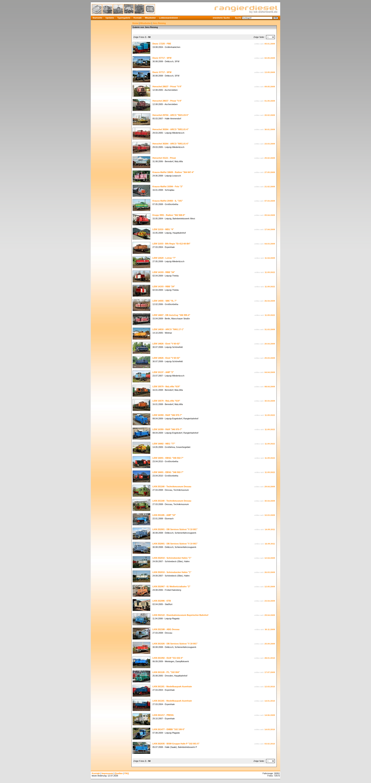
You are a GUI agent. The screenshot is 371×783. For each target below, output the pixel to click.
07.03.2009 (270, 201)
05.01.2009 (270, 44)
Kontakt (138, 18)
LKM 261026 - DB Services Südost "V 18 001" (174, 643)
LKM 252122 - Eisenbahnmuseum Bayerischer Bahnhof (180, 615)
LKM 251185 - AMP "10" (164, 515)
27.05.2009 (270, 172)
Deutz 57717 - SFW (161, 58)
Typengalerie (123, 18)
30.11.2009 (270, 629)
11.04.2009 (270, 258)
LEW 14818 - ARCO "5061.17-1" (168, 329)
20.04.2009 (270, 344)
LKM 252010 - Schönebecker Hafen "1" (171, 558)
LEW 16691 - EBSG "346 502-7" (167, 458)
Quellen (119, 773)
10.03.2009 (270, 515)
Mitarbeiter (150, 18)
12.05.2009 (270, 587)
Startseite (97, 18)
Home (135, 23)
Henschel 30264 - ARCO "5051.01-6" (170, 129)
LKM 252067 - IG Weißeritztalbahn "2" (171, 586)
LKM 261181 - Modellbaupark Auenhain (172, 686)
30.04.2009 (270, 501)
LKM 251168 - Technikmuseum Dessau (171, 486)
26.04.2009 (270, 301)
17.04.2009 (270, 229)
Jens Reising (159, 23)
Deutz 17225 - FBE (161, 43)
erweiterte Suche (221, 18)
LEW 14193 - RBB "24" (163, 272)
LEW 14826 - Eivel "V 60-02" (166, 343)
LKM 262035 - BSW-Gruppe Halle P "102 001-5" (175, 743)
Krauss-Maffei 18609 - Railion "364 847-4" (173, 172)
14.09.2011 (270, 529)
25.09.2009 (270, 644)
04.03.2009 (270, 244)
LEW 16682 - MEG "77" (163, 443)
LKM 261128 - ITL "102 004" (166, 672)
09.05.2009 (270, 87)
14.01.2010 (270, 701)
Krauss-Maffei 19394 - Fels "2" (167, 186)
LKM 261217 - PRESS (163, 715)
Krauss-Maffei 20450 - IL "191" (167, 201)
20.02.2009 (270, 115)
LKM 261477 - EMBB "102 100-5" (168, 729)
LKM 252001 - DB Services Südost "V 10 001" (174, 529)
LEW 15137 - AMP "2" (163, 372)
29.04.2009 (270, 487)
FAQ (126, 773)
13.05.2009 (270, 72)
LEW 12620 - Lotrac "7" (164, 258)
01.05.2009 (270, 101)
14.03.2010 (270, 729)
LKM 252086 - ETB (161, 601)
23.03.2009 (270, 144)
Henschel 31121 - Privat (164, 158)
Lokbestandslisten (168, 18)
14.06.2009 (270, 715)
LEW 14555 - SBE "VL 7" (164, 301)
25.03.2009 (270, 358)
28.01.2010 (270, 658)
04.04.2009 (270, 372)
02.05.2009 (270, 58)
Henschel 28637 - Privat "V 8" (167, 86)
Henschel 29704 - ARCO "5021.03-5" (170, 115)
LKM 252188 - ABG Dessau (166, 629)
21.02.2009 (270, 187)
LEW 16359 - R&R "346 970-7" (167, 415)
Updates (110, 18)
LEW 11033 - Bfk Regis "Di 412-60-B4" (171, 243)
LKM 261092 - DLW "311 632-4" (167, 658)
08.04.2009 (270, 387)
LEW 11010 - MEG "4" (163, 229)
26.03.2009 (270, 572)
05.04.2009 (270, 215)
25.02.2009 (270, 158)
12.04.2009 (270, 558)
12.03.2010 (270, 687)
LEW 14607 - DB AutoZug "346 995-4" (171, 315)
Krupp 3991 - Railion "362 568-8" (168, 215)
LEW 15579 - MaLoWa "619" (166, 386)
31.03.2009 (270, 329)
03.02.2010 (270, 744)
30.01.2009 (270, 129)
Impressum (107, 773)
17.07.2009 (270, 672)
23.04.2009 (270, 601)
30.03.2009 (270, 401)
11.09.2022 (270, 272)
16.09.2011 (270, 544)
